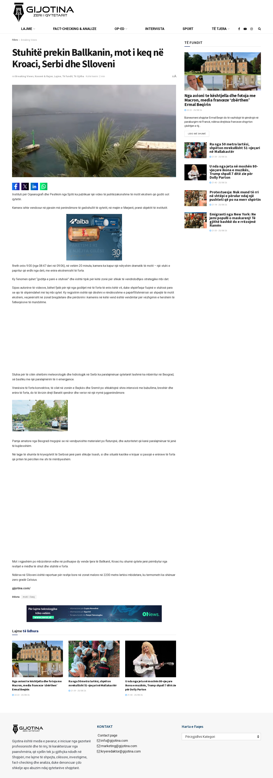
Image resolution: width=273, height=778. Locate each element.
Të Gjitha (79, 76)
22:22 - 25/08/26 (22, 695)
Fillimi (15, 40)
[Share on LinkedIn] (34, 186)
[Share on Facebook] (16, 186)
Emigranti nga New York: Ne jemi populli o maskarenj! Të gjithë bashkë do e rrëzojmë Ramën (232, 220)
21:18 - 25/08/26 (219, 205)
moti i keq (29, 597)
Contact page (107, 735)
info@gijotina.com (114, 740)
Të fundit (67, 76)
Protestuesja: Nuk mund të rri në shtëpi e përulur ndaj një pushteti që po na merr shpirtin (235, 196)
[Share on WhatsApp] (43, 186)
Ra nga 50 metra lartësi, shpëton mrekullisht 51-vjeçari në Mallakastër (234, 148)
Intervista (154, 29)
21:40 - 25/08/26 (135, 695)
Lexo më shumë (197, 134)
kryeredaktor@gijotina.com (121, 751)
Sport (188, 29)
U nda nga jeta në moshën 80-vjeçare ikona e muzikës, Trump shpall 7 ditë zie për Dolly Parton (150, 685)
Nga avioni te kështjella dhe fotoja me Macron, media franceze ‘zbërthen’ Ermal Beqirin (37, 685)
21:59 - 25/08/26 (78, 691)
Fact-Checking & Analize (74, 29)
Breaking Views (29, 40)
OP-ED (119, 29)
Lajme (26, 29)
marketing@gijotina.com (119, 746)
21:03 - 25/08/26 (219, 230)
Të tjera (219, 29)
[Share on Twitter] (25, 186)
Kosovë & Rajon (44, 76)
